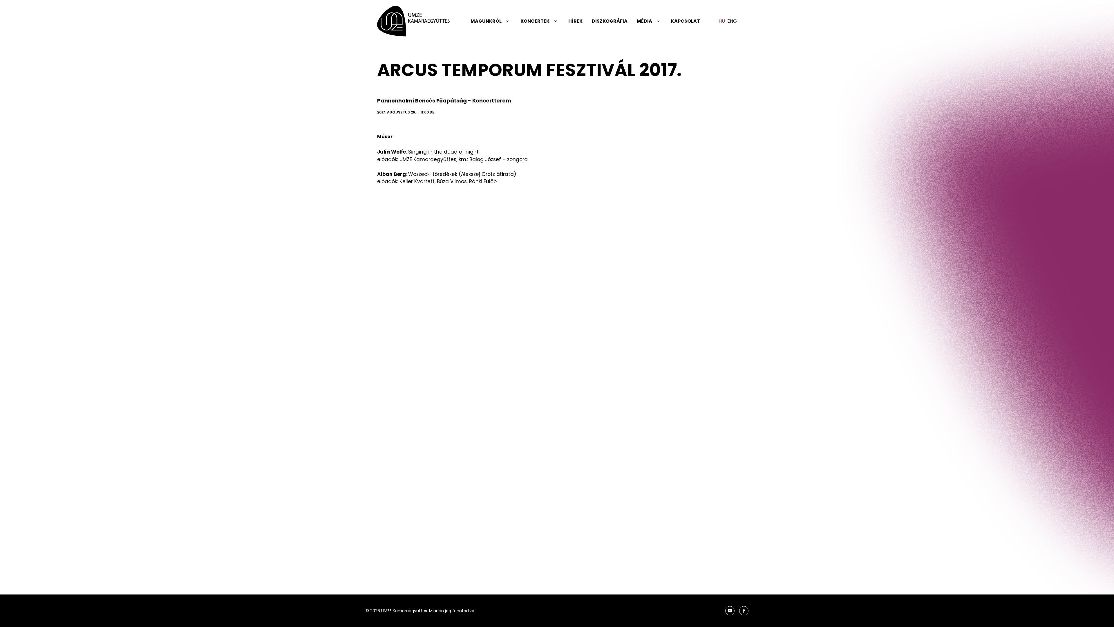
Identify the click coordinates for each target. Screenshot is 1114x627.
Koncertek (534, 21)
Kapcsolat (685, 21)
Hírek (575, 21)
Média (644, 21)
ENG (732, 21)
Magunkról (486, 21)
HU (722, 21)
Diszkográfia (609, 21)
